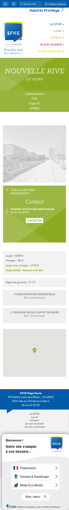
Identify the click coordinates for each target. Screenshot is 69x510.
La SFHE (34, 414)
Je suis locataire (34, 423)
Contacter (34, 220)
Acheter (34, 420)
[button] (21, 4)
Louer (34, 417)
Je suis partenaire (34, 427)
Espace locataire (57, 4)
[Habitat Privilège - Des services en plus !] (47, 11)
